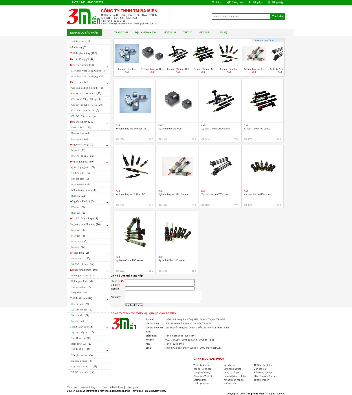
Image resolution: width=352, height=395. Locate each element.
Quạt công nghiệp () (83, 167)
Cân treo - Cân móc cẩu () (85, 110)
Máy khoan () (79, 139)
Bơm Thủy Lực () (81, 343)
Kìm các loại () (80, 133)
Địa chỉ (150, 319)
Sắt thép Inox (80, 252)
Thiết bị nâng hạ (81, 41)
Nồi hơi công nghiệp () (83, 190)
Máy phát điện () (80, 184)
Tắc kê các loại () (81, 287)
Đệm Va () (78, 207)
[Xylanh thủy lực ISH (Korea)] (254, 54)
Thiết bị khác (80, 349)
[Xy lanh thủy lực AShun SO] (229, 54)
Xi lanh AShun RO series (257, 128)
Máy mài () (78, 230)
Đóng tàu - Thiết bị (83, 201)
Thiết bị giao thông (83, 53)
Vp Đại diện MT (154, 327)
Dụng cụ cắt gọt (81, 144)
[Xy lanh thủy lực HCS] (152, 54)
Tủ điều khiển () (80, 173)
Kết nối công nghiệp (84, 269)
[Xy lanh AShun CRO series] (178, 54)
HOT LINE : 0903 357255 (87, 2)
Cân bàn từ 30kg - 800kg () (85, 99)
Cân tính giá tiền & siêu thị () (87, 87)
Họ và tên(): (117, 281)
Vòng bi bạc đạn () (82, 355)
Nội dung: (116, 297)
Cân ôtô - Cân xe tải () (83, 116)
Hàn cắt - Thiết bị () (82, 156)
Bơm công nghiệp (82, 64)
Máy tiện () (78, 235)
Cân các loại (79, 82)
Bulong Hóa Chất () (82, 275)
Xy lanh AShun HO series (172, 260)
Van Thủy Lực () (81, 338)
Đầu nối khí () (80, 304)
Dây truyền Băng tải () (84, 366)
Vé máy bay (78, 47)
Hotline (150, 339)
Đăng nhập (277, 2)
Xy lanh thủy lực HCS (152, 69)
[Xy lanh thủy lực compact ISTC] (127, 54)
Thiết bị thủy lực (81, 326)
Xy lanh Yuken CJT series (215, 194)
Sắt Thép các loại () (82, 264)
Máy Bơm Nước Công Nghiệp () (88, 70)
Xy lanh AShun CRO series (215, 128)
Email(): (115, 285)
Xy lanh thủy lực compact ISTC (132, 128)
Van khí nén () (80, 315)
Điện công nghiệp (82, 161)
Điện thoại (151, 335)
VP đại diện (152, 323)
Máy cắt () (78, 150)
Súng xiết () (79, 292)
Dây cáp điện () (80, 178)
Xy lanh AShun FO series (257, 194)
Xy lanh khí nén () (82, 309)
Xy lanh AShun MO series (129, 260)
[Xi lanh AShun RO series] (203, 54)
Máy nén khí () (79, 321)
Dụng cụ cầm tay (82, 121)
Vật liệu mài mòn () (82, 372)
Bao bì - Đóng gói (82, 59)
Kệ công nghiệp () (81, 360)
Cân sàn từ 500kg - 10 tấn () (86, 104)
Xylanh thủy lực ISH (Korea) (173, 194)
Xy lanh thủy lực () (82, 332)
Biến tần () (78, 195)
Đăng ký (257, 2)
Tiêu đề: (115, 288)
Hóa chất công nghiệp (84, 218)
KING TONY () (81, 127)
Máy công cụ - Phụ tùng (85, 224)
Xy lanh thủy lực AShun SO (130, 194)
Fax (148, 343)
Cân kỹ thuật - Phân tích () (86, 93)
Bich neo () (78, 212)
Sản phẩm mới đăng (264, 40)
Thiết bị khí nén (81, 298)
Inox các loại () (80, 258)
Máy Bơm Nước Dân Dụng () (87, 76)
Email (149, 347)
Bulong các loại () (82, 281)
